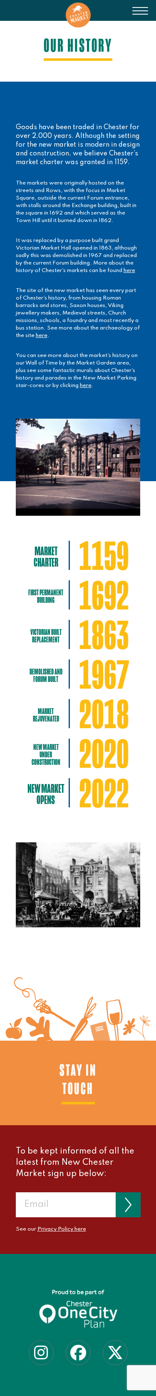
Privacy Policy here (61, 1229)
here (129, 270)
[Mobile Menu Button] (140, 16)
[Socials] (41, 1352)
